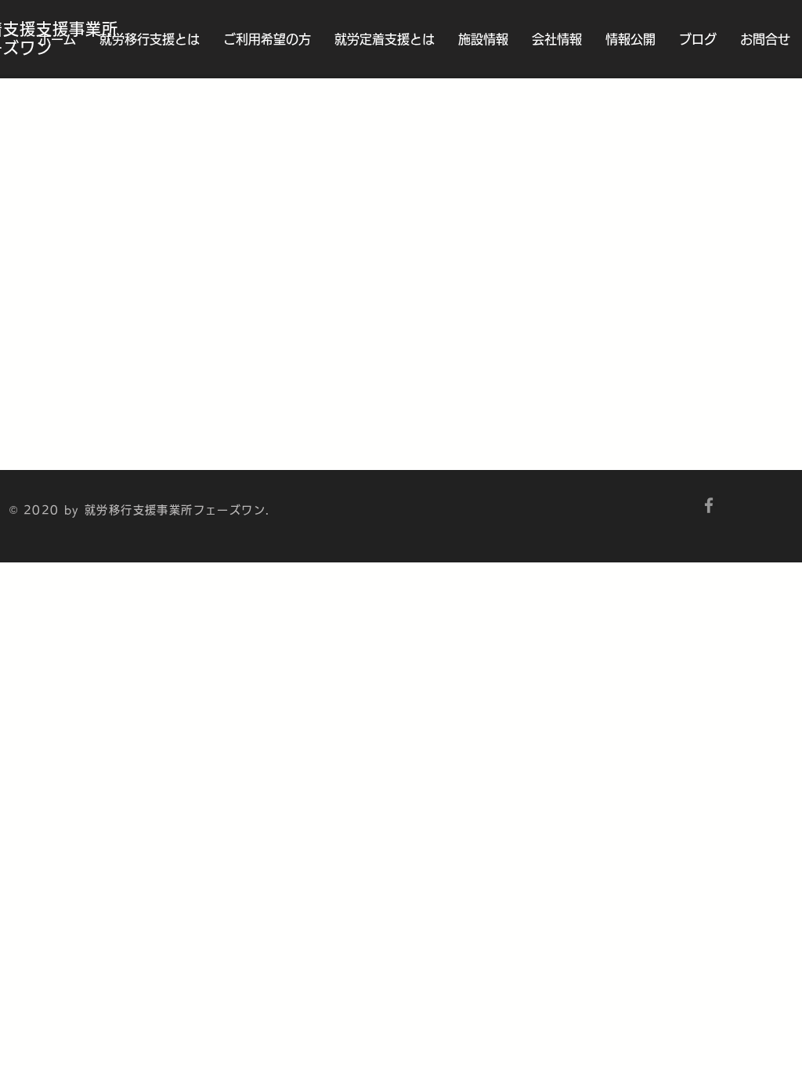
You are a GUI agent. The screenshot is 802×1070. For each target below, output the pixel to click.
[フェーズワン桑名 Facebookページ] (709, 505)
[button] (384, 39)
